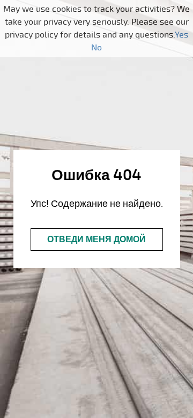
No (96, 47)
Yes (181, 34)
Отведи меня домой (96, 239)
